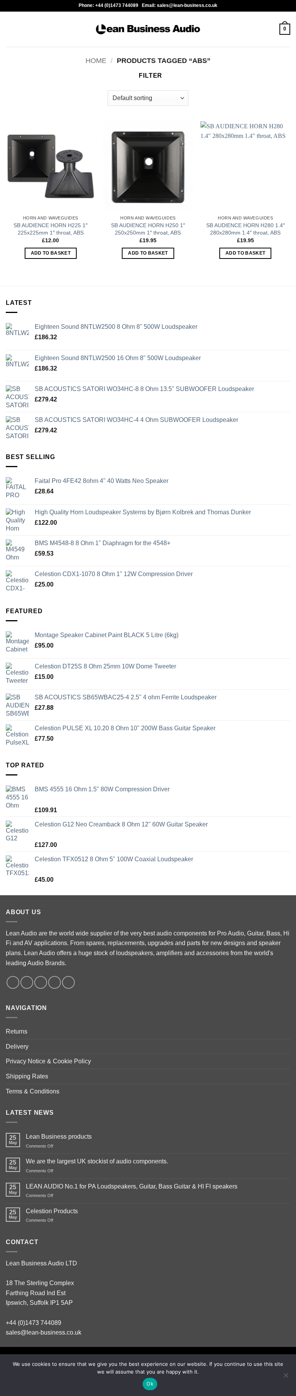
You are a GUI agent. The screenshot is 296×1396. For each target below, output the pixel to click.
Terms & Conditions (32, 1091)
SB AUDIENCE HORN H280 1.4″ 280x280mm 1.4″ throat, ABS (245, 229)
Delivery (17, 1046)
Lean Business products (59, 1136)
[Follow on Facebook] (13, 982)
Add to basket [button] (51, 253)
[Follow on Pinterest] (68, 982)
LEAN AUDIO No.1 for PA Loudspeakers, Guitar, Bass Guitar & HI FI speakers (131, 1186)
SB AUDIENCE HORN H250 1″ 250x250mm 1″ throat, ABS (148, 229)
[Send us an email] (54, 982)
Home (96, 60)
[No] (285, 1377)
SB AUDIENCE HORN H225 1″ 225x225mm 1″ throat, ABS (50, 229)
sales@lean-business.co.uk (43, 1332)
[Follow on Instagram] (26, 982)
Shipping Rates (27, 1076)
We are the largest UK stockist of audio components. (97, 1161)
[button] (10, 29)
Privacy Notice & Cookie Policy (48, 1061)
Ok (149, 1384)
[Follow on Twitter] (40, 982)
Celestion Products (52, 1211)
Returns (16, 1031)
